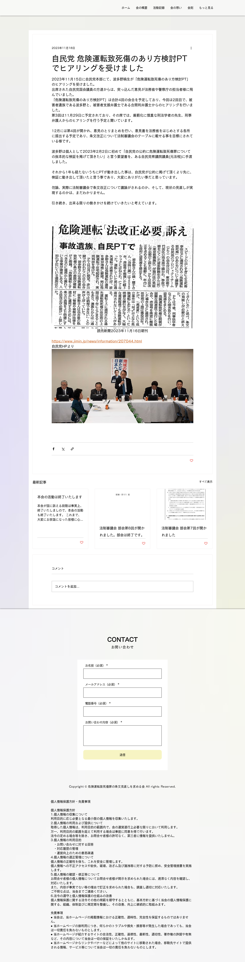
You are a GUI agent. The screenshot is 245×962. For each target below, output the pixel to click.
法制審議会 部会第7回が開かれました (184, 531)
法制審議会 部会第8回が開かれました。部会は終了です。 (122, 531)
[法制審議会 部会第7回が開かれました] (184, 504)
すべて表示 (205, 481)
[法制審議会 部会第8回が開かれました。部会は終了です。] (122, 504)
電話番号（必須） (96, 703)
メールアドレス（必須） (101, 684)
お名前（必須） (95, 665)
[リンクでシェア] (72, 449)
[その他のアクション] (191, 48)
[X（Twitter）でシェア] (63, 449)
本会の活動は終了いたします (59, 497)
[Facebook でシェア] (53, 449)
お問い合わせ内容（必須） (102, 722)
